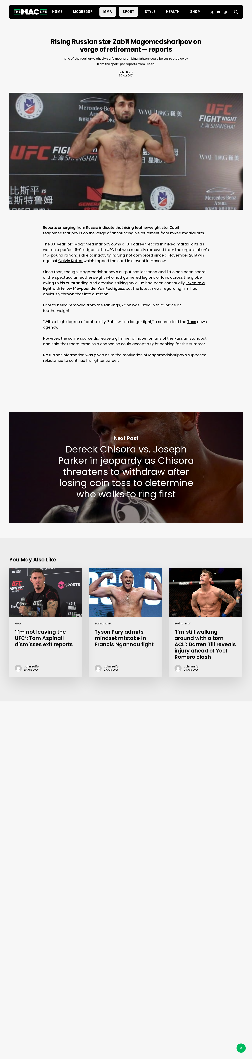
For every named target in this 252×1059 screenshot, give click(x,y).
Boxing (99, 623)
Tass (191, 321)
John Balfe (126, 72)
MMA (18, 623)
